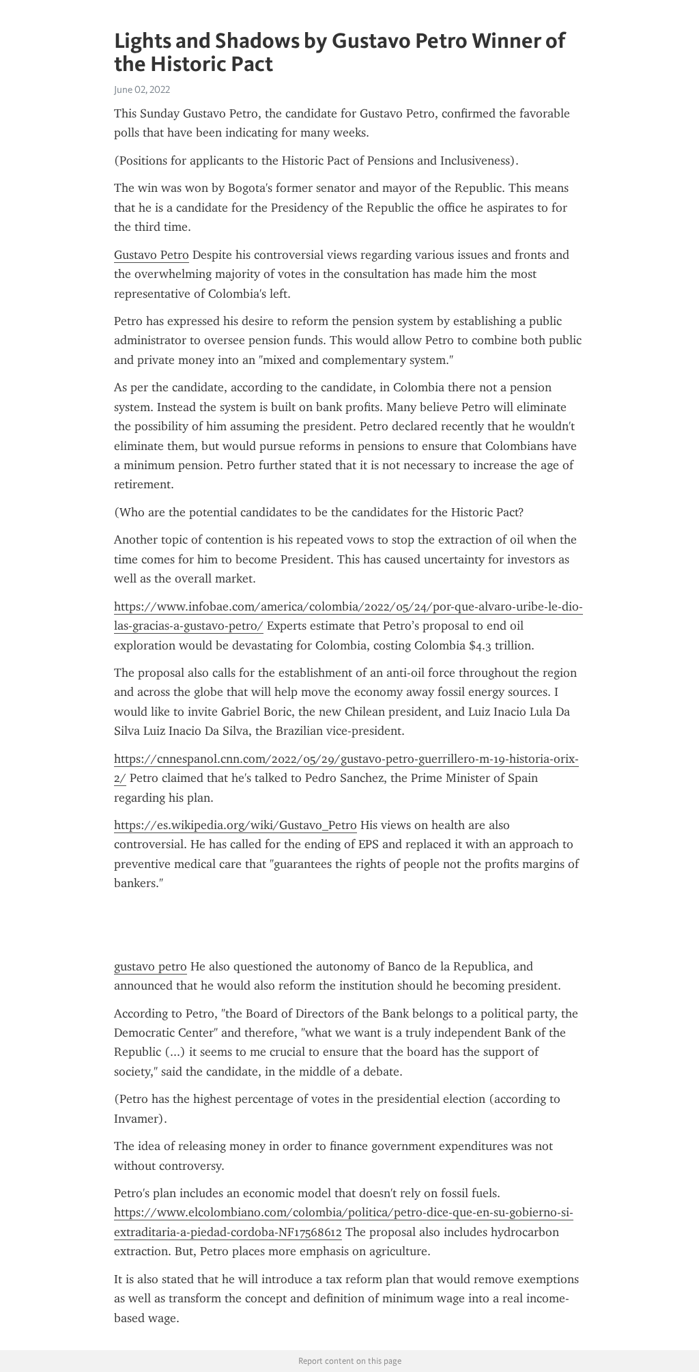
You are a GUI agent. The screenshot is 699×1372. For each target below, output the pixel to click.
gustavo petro (150, 966)
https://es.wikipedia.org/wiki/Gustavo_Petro (235, 824)
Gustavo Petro (151, 254)
